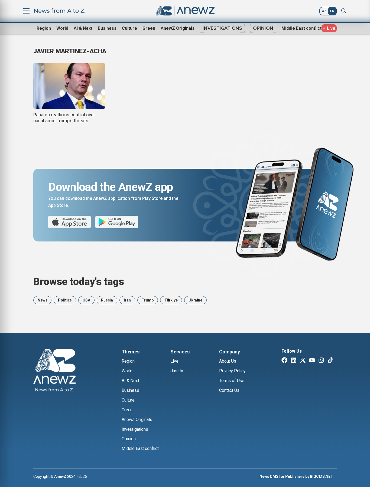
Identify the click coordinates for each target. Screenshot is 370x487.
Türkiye (171, 300)
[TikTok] (330, 360)
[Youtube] (312, 360)
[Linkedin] (294, 360)
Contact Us (229, 390)
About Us (227, 361)
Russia (107, 300)
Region (44, 28)
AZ (324, 11)
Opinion (263, 28)
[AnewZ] (54, 371)
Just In (176, 370)
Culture (129, 28)
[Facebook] (284, 360)
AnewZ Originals (177, 28)
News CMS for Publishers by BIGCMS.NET (296, 476)
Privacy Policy (232, 370)
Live (174, 361)
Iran (127, 300)
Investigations (222, 28)
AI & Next (83, 28)
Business (107, 28)
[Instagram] (321, 360)
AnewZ (60, 476)
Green (148, 28)
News (42, 300)
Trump (148, 300)
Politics (65, 300)
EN (332, 11)
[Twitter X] (303, 360)
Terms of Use (231, 380)
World (62, 28)
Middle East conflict (301, 28)
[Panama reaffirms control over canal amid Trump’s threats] (69, 86)
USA (86, 300)
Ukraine (195, 300)
